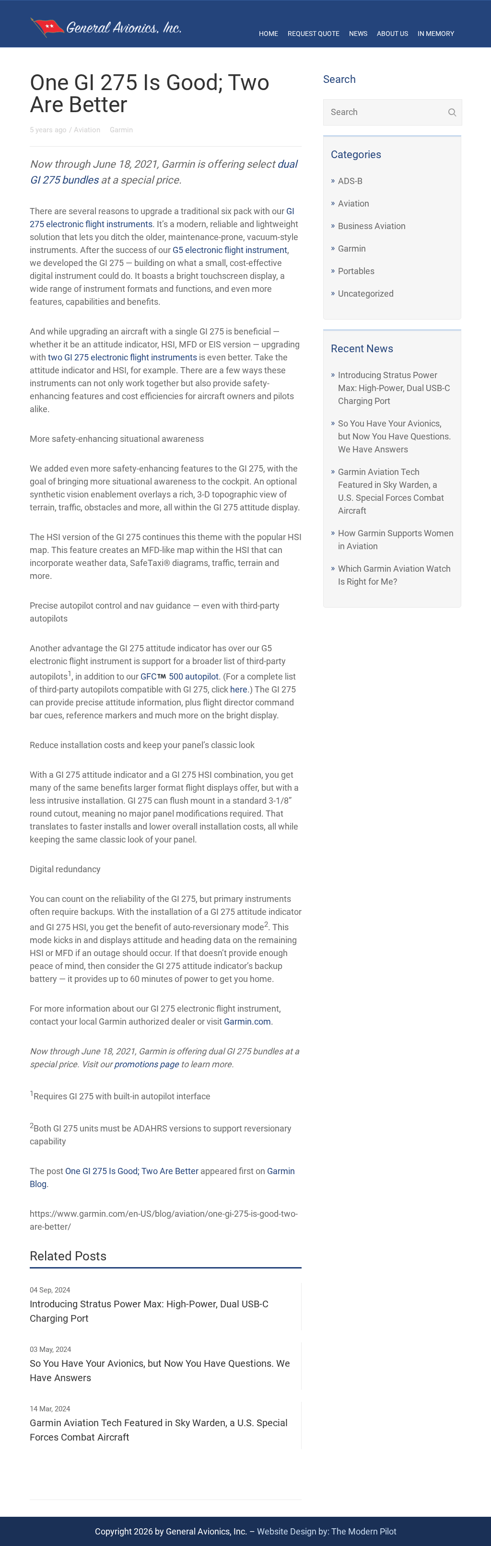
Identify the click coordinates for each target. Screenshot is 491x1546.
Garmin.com (247, 1021)
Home (268, 33)
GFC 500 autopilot (179, 676)
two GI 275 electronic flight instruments (122, 357)
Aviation (353, 203)
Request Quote (313, 33)
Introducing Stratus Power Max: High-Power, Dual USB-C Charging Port (394, 388)
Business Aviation (372, 226)
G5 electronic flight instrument (230, 250)
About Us (392, 33)
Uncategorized (366, 293)
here (238, 689)
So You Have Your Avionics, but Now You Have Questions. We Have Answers (394, 436)
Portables (356, 271)
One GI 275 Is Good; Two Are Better (132, 1171)
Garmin (352, 248)
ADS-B (350, 181)
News (358, 33)
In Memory (436, 33)
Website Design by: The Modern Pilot (327, 1531)
